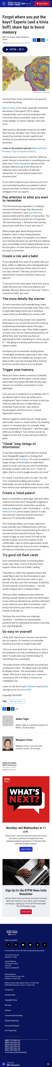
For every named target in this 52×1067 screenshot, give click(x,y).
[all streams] (49, 1064)
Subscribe (26, 911)
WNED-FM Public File (12, 1042)
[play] (3, 1064)
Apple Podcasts (28, 686)
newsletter (26, 689)
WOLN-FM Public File (12, 1048)
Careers (8, 1010)
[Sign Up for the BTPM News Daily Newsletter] (26, 872)
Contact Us (9, 990)
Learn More (26, 849)
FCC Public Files (11, 1030)
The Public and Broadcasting (16, 1052)
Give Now (43, 4)
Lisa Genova (34, 212)
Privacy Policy (10, 995)
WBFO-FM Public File (12, 1046)
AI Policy (8, 1005)
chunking (23, 459)
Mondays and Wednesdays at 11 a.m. (26, 829)
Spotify (44, 686)
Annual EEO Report (12, 1026)
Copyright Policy (11, 1000)
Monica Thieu (8, 108)
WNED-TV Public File (12, 1040)
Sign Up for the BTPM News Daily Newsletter (26, 892)
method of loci (9, 511)
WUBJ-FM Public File (12, 1050)
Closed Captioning (12, 1021)
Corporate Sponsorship (13, 1015)
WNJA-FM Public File (12, 1044)
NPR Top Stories (16, 701)
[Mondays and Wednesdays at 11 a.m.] (26, 799)
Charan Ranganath (21, 163)
